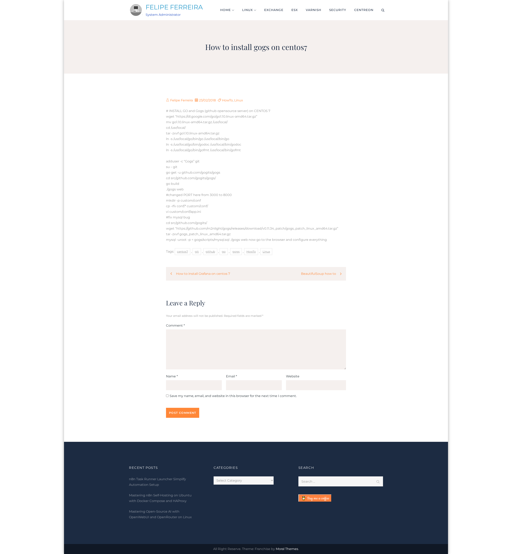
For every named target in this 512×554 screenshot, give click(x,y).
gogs (236, 251)
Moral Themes (287, 549)
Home (225, 10)
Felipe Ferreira (181, 100)
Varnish (313, 10)
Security (337, 10)
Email (231, 376)
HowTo (227, 100)
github (210, 251)
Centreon (363, 10)
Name (172, 376)
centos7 (182, 251)
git (197, 251)
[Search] (378, 481)
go (224, 251)
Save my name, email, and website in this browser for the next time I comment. (233, 396)
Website (292, 376)
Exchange (273, 10)
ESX (294, 10)
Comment (175, 325)
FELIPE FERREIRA (174, 7)
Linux (247, 10)
